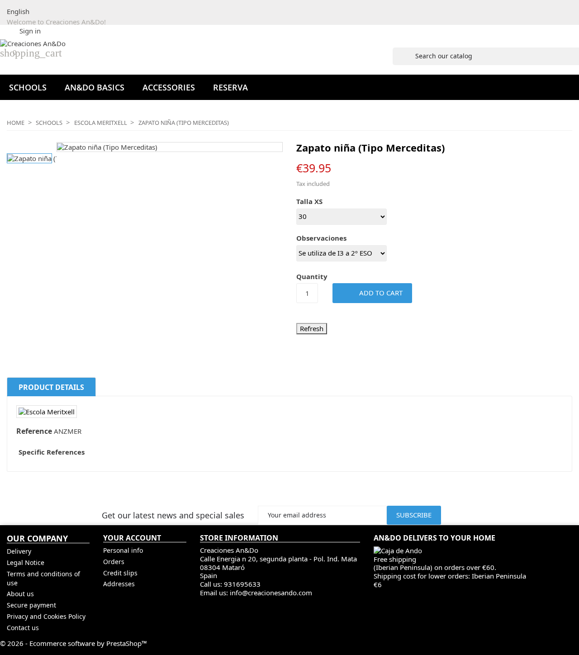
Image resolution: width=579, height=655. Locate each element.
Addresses (119, 583)
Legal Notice (25, 562)
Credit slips (120, 573)
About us (20, 593)
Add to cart (373, 292)
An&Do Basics (94, 87)
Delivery (19, 551)
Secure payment (31, 605)
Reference (34, 431)
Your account (132, 538)
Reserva (230, 87)
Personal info (123, 550)
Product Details (51, 387)
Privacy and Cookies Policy (46, 616)
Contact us (23, 627)
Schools (28, 87)
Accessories (168, 87)
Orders (113, 561)
